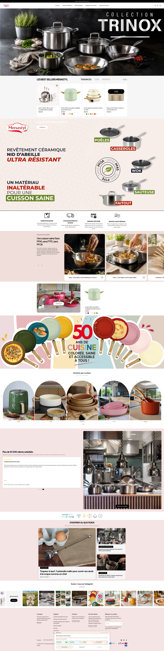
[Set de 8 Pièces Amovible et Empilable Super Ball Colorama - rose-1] (66, 114)
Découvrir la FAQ (92, 626)
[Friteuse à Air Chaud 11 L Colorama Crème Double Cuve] (116, 95)
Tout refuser (99, 647)
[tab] (86, 79)
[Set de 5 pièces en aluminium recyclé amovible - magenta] (95, 114)
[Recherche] (155, 5)
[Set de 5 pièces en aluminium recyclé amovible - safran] (93, 114)
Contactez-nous (76, 621)
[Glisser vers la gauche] (38, 265)
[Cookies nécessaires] (67, 642)
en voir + (125, 79)
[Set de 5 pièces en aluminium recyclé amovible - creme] (84, 114)
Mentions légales (57, 625)
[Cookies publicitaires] (93, 642)
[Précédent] (1, 396)
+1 (96, 114)
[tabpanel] (82, 100)
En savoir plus (82, 42)
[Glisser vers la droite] (42, 265)
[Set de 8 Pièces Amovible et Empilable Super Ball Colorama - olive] (72, 114)
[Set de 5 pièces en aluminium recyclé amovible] (93, 95)
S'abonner (55, 600)
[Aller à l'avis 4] (43, 489)
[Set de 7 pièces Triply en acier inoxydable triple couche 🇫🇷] (48, 95)
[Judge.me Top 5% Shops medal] (95, 516)
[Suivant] (162, 396)
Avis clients (56, 630)
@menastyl (82, 587)
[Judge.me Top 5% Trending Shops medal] (100, 516)
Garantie (55, 628)
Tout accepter (64, 647)
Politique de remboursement (60, 619)
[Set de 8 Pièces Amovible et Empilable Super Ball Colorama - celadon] (62, 114)
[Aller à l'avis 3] (41, 489)
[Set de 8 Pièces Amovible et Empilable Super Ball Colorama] (71, 95)
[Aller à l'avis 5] (44, 489)
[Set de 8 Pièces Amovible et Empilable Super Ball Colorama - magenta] (64, 114)
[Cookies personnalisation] (106, 642)
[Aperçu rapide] (57, 86)
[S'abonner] (121, 623)
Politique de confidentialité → (61, 639)
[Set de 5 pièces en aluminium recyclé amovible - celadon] (88, 114)
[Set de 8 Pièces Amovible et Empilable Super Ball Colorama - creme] (68, 114)
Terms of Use (108, 628)
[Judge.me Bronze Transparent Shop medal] (90, 516)
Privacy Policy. (115, 628)
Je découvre (42, 127)
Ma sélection (82, 647)
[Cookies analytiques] (80, 642)
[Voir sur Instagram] (22, 598)
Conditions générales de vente (60, 616)
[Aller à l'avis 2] (40, 489)
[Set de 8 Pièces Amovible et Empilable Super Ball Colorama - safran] (70, 114)
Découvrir (39, 622)
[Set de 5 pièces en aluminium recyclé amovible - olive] (86, 114)
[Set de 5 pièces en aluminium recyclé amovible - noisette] (91, 114)
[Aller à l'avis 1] (38, 489)
